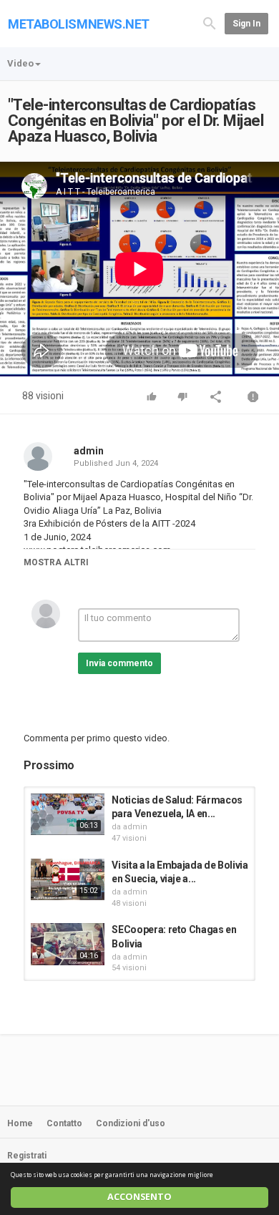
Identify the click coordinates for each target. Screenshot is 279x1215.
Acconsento (139, 1197)
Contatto (64, 1123)
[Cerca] (209, 22)
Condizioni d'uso (130, 1123)
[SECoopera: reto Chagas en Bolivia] (67, 944)
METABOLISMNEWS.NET (79, 23)
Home (20, 1123)
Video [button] (20, 63)
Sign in (246, 24)
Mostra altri (56, 562)
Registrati (26, 1156)
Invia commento (119, 663)
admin (89, 451)
